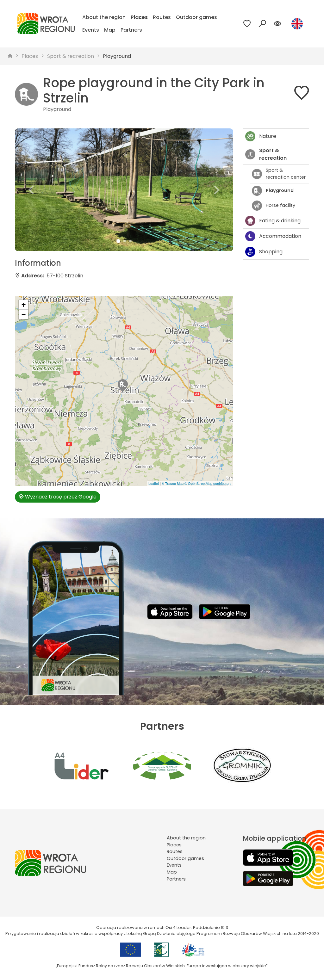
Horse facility (280, 205)
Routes (162, 17)
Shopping (271, 251)
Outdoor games (196, 17)
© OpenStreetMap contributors (208, 483)
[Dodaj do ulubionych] (301, 94)
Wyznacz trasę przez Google (60, 496)
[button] (31, 189)
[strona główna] (10, 56)
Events (90, 30)
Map (109, 30)
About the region (104, 17)
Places (139, 17)
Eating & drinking (280, 220)
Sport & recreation (70, 56)
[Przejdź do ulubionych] (247, 23)
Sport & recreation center (286, 173)
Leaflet (153, 483)
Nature (267, 136)
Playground (117, 56)
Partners (131, 30)
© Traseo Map (173, 483)
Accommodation (280, 236)
